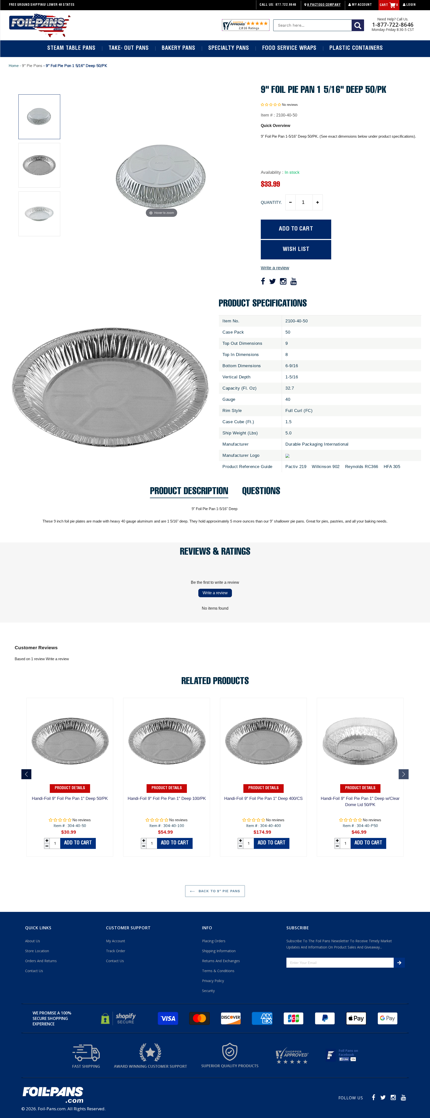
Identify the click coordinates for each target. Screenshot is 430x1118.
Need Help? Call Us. (392, 19)
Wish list (296, 249)
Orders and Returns (41, 960)
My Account (361, 5)
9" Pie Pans (32, 65)
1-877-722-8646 (393, 24)
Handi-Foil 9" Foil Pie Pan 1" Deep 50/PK (70, 798)
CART (389, 5)
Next (404, 774)
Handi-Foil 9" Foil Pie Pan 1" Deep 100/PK (167, 798)
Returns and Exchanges (221, 960)
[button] (271, 105)
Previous (26, 774)
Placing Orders (213, 941)
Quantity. (271, 202)
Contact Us (34, 970)
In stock (292, 172)
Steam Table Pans (71, 48)
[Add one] (317, 202)
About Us (32, 941)
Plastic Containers (356, 48)
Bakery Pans (178, 48)
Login (410, 5)
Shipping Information (219, 950)
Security (208, 990)
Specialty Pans (228, 48)
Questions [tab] (261, 493)
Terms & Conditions (218, 970)
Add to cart (78, 843)
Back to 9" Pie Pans (218, 891)
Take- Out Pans (128, 48)
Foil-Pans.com (51, 1109)
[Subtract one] (291, 202)
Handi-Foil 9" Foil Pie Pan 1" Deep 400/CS (263, 798)
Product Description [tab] (189, 493)
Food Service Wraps (289, 48)
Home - (15, 65)
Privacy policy (213, 980)
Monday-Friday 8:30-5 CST (393, 30)
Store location (37, 950)
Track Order (115, 950)
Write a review (275, 267)
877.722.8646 (285, 5)
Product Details (70, 788)
